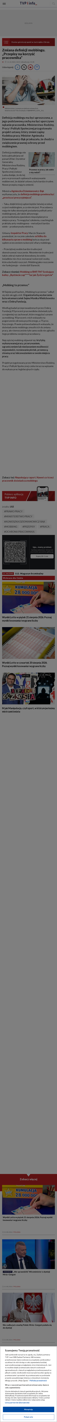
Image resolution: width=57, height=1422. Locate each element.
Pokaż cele (28, 1417)
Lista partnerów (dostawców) (17, 1403)
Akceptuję (28, 1409)
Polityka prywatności (38, 1381)
